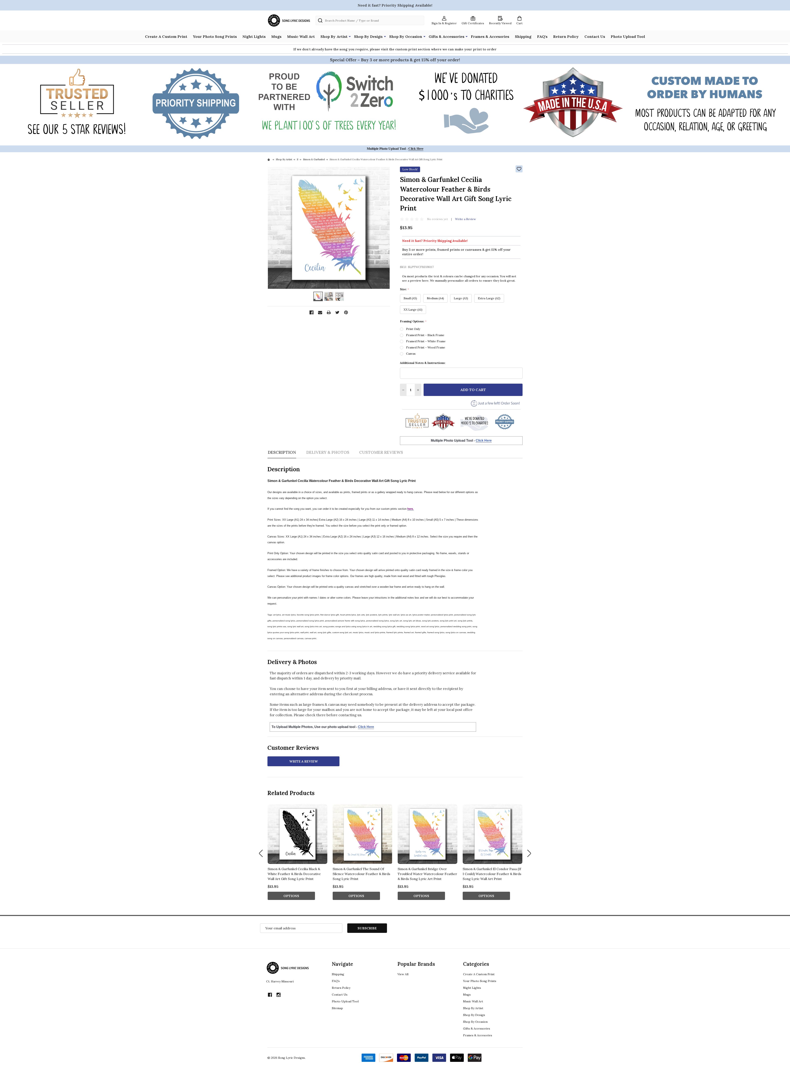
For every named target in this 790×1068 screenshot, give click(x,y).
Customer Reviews (381, 452)
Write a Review (465, 219)
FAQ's (542, 36)
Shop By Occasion (405, 36)
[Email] (320, 312)
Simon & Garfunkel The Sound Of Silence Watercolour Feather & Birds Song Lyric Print (361, 874)
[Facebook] (311, 312)
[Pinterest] (346, 312)
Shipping (523, 36)
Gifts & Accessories (446, 36)
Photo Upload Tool (628, 36)
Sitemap (337, 1008)
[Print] (328, 312)
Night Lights (254, 36)
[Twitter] (337, 312)
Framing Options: (413, 321)
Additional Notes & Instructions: (422, 363)
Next (529, 853)
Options (291, 896)
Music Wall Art (301, 36)
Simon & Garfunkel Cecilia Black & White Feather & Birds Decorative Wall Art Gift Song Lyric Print (294, 874)
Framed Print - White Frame (426, 341)
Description (282, 452)
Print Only (413, 329)
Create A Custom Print (166, 36)
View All (402, 974)
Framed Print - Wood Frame (425, 347)
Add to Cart (473, 389)
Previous (261, 853)
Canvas (411, 353)
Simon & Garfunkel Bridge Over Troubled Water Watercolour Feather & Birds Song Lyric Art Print (427, 874)
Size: (404, 289)
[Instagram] (278, 994)
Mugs (276, 36)
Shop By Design (368, 36)
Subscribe (367, 928)
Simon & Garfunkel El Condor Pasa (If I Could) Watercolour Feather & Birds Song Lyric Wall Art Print (492, 874)
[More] (350, 36)
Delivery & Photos (327, 452)
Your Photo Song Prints (215, 36)
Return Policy (566, 36)
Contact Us (594, 36)
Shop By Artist (334, 36)
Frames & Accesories (490, 36)
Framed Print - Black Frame (425, 335)
